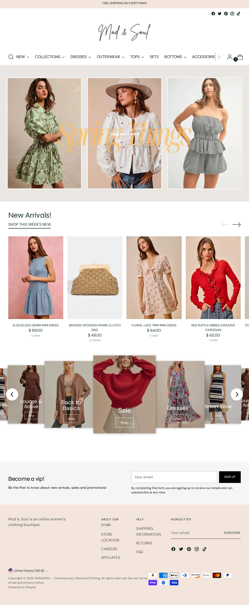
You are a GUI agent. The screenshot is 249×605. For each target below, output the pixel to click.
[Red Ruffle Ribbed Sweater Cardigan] (213, 277)
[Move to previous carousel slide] (225, 225)
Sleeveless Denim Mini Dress (36, 325)
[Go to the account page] (228, 57)
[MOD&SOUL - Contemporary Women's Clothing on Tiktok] (238, 13)
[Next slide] (237, 394)
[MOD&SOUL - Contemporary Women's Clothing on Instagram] (232, 13)
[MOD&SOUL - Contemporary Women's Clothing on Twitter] (219, 13)
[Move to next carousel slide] (236, 224)
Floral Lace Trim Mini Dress (154, 325)
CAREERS (109, 549)
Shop (31, 415)
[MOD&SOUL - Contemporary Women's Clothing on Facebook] (213, 13)
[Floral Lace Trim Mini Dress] (153, 277)
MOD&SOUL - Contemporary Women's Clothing (67, 578)
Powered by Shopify (22, 587)
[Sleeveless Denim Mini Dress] (35, 277)
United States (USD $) (29, 571)
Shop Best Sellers (124, 134)
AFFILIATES (110, 557)
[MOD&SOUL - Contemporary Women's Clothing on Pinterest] (226, 13)
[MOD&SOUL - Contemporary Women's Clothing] (124, 33)
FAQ (139, 551)
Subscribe (232, 533)
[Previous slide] (12, 394)
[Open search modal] (11, 57)
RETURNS (144, 543)
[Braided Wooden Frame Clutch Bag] (94, 277)
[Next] (219, 57)
